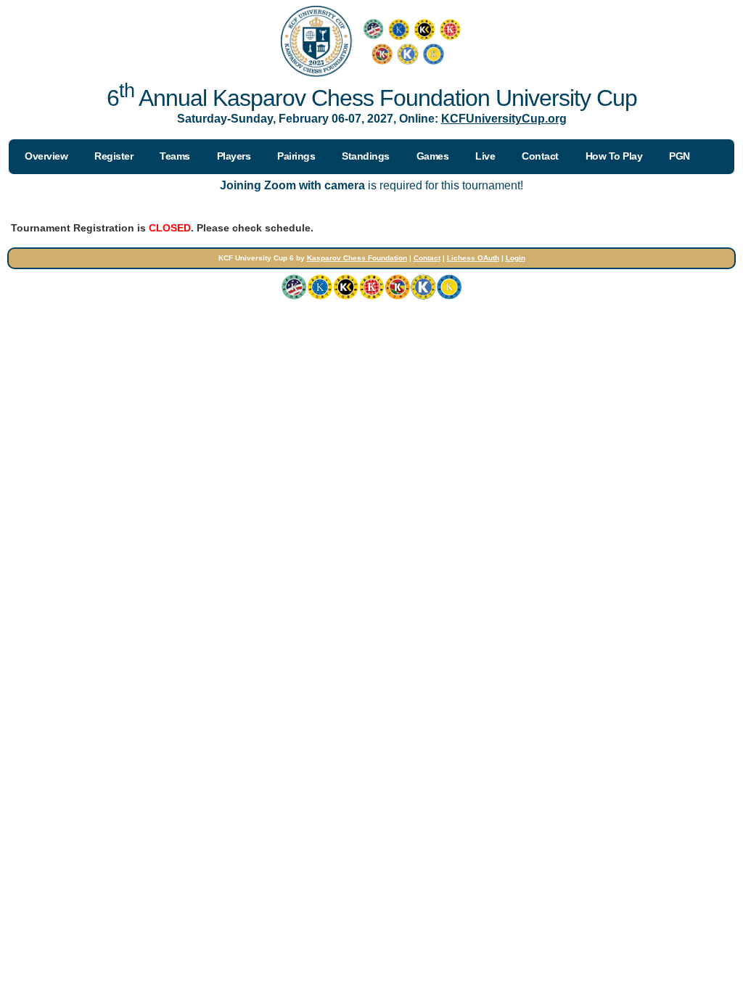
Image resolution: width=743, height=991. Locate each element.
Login (515, 258)
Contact (427, 258)
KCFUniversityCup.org (504, 118)
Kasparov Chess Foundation (357, 258)
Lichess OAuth (473, 258)
